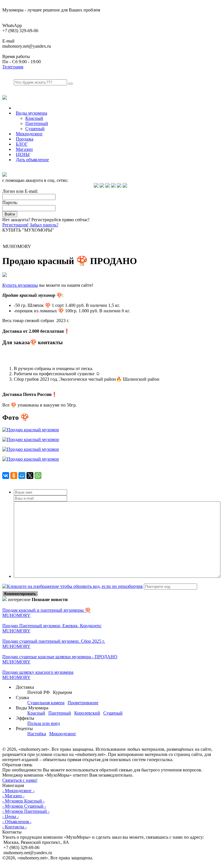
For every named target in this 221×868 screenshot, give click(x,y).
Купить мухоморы (20, 285)
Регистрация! (15, 224)
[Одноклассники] (13, 475)
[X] (29, 475)
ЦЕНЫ (23, 154)
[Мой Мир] (21, 475)
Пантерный (36, 123)
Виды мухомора (31, 113)
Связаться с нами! (19, 780)
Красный (34, 118)
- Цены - (10, 816)
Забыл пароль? (44, 224)
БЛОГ (22, 144)
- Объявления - (16, 821)
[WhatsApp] (38, 475)
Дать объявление (32, 159)
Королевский (87, 713)
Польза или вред (43, 723)
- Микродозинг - (18, 790)
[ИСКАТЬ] (70, 83)
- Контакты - (14, 826)
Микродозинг (29, 133)
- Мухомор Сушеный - (24, 806)
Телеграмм (12, 66)
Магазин (24, 149)
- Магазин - (13, 795)
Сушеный (35, 128)
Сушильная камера (45, 702)
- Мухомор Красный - (23, 800)
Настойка (36, 733)
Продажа (24, 138)
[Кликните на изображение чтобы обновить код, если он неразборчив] (72, 586)
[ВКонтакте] (5, 475)
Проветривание (83, 702)
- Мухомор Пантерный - (25, 811)
